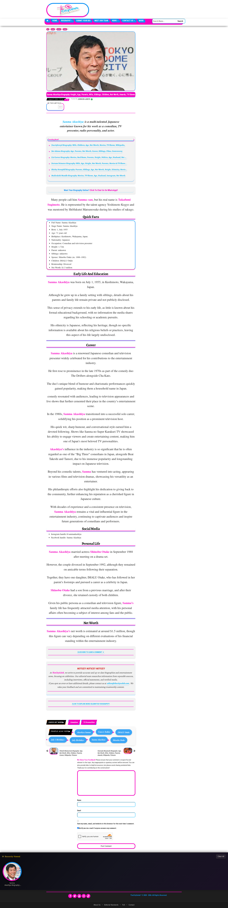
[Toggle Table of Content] (59, 107)
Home (54, 20)
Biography (66, 20)
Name (79, 800)
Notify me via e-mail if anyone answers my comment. (98, 828)
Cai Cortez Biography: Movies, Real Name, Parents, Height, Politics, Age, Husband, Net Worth (89, 157)
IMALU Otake (124, 732)
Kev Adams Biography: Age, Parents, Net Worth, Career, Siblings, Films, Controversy (86, 151)
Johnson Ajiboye (84, 99)
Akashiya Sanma (84, 732)
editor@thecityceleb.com (118, 683)
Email (79, 810)
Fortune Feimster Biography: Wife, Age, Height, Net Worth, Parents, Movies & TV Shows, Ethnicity (89, 163)
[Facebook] (70, 896)
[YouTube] (79, 896)
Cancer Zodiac (104, 731)
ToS (123, 905)
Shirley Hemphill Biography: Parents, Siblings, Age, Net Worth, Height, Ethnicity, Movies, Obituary (89, 169)
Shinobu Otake (119, 740)
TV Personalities (89, 722)
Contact (131, 905)
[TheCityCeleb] (47, 21)
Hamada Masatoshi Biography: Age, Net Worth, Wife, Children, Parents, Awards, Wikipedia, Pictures (109, 753)
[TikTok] (88, 896)
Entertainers (59, 29)
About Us (97, 905)
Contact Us (128, 20)
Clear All (221, 856)
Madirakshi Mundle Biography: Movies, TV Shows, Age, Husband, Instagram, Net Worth (88, 175)
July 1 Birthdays (58, 739)
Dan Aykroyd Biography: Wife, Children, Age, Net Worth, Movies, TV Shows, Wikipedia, (88, 145)
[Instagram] (84, 896)
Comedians (65, 29)
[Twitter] (75, 896)
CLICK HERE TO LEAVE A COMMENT (90, 652)
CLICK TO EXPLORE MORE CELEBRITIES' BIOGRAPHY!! (91, 704)
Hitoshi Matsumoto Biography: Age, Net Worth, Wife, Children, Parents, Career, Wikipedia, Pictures (71, 753)
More (141, 20)
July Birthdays (78, 740)
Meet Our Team (101, 20)
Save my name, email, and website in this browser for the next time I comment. (105, 824)
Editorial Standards (111, 905)
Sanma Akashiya (73, 122)
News (114, 20)
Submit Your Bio (83, 20)
